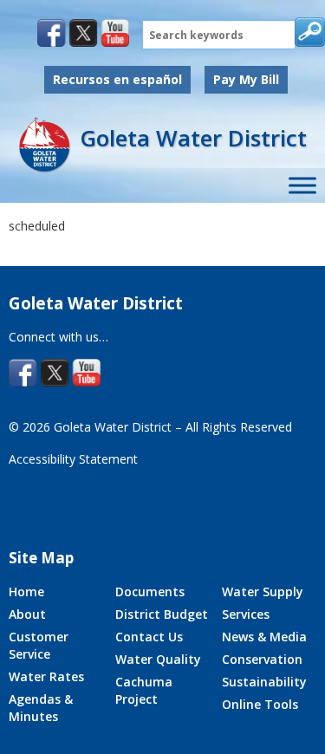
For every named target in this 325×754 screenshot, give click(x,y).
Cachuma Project (143, 690)
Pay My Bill (246, 79)
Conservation (262, 659)
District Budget (161, 614)
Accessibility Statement (73, 459)
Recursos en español (117, 79)
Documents (150, 591)
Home (26, 591)
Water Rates (46, 676)
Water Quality (158, 659)
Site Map (41, 558)
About (27, 614)
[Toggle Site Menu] (302, 186)
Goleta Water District (193, 137)
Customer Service (38, 645)
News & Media (264, 636)
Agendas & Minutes (41, 708)
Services (246, 614)
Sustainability (264, 681)
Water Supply (262, 591)
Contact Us (149, 636)
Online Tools (260, 704)
